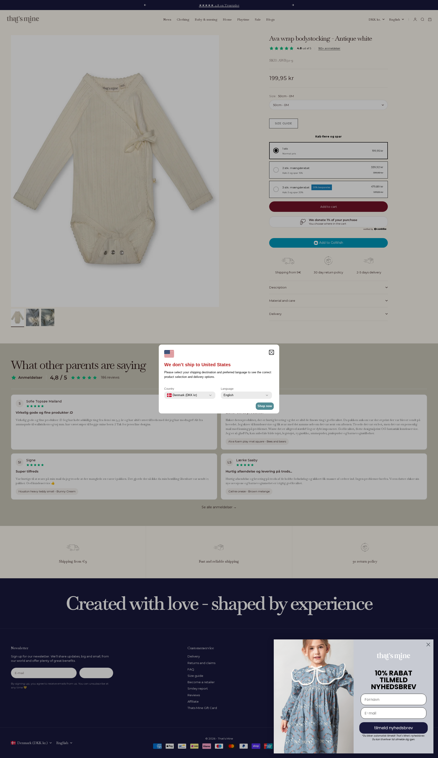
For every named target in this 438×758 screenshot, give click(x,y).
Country (169, 388)
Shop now (265, 406)
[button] (271, 352)
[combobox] (182, 395)
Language (227, 388)
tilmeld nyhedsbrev (393, 728)
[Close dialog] (428, 645)
